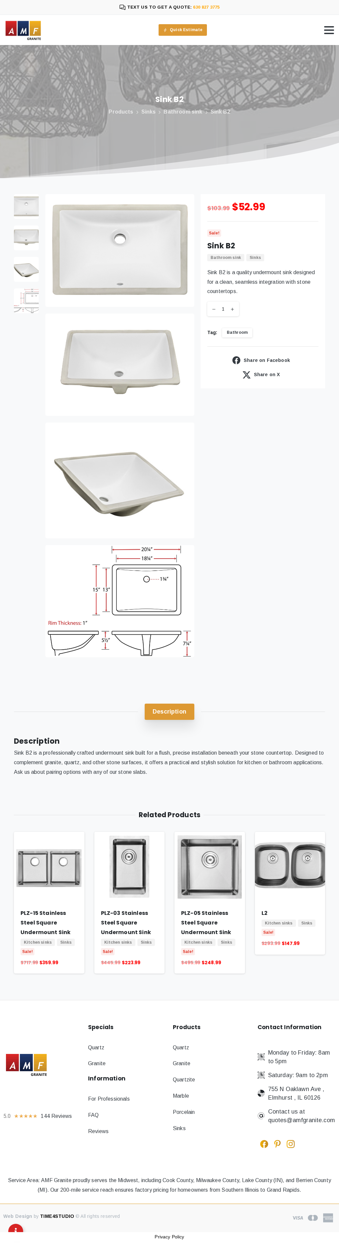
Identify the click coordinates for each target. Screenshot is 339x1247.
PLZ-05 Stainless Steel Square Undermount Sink (206, 922)
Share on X (267, 374)
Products (121, 112)
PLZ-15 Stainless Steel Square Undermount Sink (46, 922)
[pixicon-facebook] (264, 1144)
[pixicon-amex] (328, 1217)
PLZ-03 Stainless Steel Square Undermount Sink (126, 922)
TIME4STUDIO (57, 1216)
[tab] (169, 712)
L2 (264, 913)
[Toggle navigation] (329, 30)
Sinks (148, 112)
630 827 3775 (205, 7)
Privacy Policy (169, 1236)
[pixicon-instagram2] (290, 1144)
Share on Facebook (267, 360)
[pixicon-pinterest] (277, 1144)
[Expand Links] (15, 1231)
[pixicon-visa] (297, 1217)
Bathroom (237, 332)
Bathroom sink (183, 112)
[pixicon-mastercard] (312, 1217)
